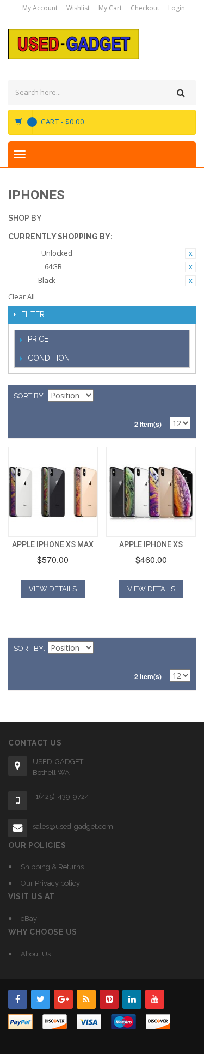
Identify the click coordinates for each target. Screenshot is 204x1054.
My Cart (110, 8)
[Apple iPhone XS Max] (53, 492)
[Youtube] (154, 999)
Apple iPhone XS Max (53, 544)
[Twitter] (40, 999)
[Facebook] (17, 999)
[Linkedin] (131, 999)
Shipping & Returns (52, 867)
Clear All (21, 296)
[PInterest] (109, 999)
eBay (29, 918)
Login (176, 8)
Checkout (145, 8)
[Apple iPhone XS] (151, 492)
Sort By (29, 396)
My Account (40, 8)
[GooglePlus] (63, 999)
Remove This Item (190, 253)
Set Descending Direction (103, 396)
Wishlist (78, 8)
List (182, 396)
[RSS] (86, 999)
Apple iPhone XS (151, 544)
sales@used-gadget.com (73, 826)
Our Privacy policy (50, 883)
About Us (36, 954)
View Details (53, 589)
